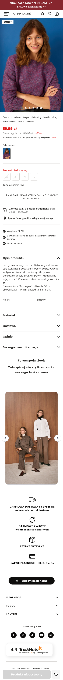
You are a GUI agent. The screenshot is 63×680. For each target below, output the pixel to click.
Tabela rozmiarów (13, 185)
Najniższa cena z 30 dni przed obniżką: (29, 137)
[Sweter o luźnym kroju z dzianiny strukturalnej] (31, 65)
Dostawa (9, 326)
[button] (32, 597)
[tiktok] (32, 635)
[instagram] (23, 635)
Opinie (8, 336)
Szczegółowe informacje (20, 347)
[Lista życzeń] (49, 13)
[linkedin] (51, 635)
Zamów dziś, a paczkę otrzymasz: (32, 210)
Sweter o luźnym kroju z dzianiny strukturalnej (30, 117)
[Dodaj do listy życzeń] (56, 674)
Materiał (9, 315)
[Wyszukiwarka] (42, 13)
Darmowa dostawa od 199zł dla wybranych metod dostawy (31, 237)
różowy (41, 299)
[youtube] (41, 635)
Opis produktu (13, 258)
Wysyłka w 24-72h (15, 231)
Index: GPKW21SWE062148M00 (18, 121)
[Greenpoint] (22, 14)
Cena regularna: (22, 133)
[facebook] (14, 635)
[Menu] (6, 13)
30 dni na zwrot (14, 243)
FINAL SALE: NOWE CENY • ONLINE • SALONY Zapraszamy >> (32, 197)
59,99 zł (10, 128)
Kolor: (9, 144)
